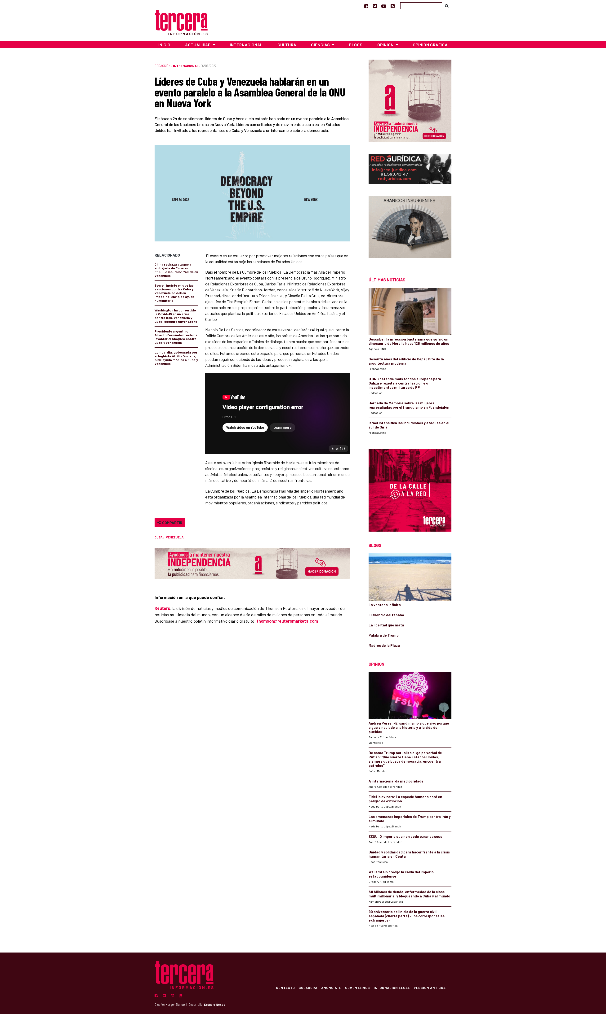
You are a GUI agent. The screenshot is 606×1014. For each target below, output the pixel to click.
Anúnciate (331, 987)
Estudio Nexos (214, 1004)
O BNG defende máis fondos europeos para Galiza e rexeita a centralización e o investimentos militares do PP (405, 383)
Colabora (308, 987)
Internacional (246, 44)
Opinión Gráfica (430, 44)
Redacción (162, 66)
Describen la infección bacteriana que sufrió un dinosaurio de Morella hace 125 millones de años (409, 341)
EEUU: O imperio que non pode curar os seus (405, 836)
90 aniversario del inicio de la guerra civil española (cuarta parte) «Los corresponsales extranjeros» (407, 915)
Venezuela (175, 537)
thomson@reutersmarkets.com (287, 621)
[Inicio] (181, 22)
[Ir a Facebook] (366, 6)
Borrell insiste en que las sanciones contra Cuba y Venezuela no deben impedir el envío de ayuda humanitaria (175, 292)
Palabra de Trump (384, 635)
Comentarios (357, 987)
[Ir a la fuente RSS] (393, 6)
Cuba (159, 537)
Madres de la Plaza (384, 645)
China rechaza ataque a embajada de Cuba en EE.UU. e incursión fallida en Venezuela (176, 270)
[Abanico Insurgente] (410, 228)
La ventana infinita (385, 605)
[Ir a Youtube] (383, 6)
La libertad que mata (386, 625)
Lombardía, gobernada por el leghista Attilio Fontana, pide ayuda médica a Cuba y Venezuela (176, 358)
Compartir (171, 522)
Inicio (164, 44)
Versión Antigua (430, 987)
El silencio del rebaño (386, 615)
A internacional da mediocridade (396, 781)
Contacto (285, 987)
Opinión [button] (386, 44)
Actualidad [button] (198, 44)
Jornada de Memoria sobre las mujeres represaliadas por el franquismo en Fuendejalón (409, 405)
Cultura (286, 44)
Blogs (356, 44)
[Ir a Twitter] (375, 6)
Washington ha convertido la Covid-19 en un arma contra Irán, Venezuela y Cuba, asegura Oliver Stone (176, 315)
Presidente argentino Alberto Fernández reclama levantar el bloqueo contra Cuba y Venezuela (176, 337)
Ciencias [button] (321, 44)
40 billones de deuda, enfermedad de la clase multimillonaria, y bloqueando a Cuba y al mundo (409, 894)
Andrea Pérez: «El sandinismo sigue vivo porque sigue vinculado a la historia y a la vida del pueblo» (409, 727)
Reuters (162, 608)
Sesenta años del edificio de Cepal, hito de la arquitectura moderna (406, 361)
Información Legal (392, 987)
